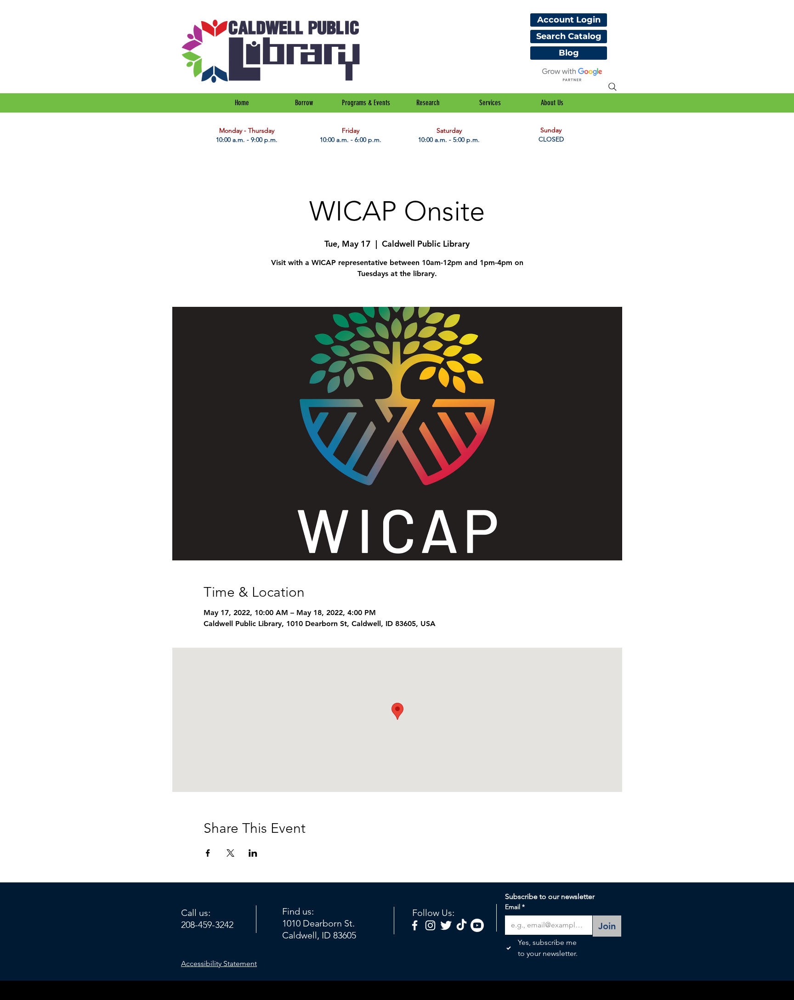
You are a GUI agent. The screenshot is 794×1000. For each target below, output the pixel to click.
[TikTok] (461, 925)
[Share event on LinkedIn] (253, 853)
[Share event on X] (230, 853)
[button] (304, 103)
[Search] (612, 86)
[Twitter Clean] (446, 925)
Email (515, 907)
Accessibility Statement (219, 963)
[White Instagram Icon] (430, 925)
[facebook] (414, 925)
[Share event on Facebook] (208, 853)
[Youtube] (477, 925)
